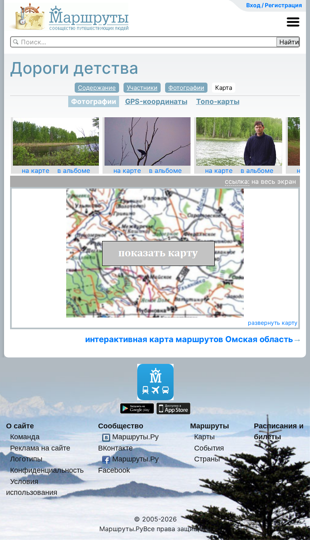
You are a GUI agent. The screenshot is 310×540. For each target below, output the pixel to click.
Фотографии (186, 87)
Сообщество (120, 426)
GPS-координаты (156, 101)
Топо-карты (217, 101)
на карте (35, 170)
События (209, 448)
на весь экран (273, 181)
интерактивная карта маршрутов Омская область (189, 339)
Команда (25, 436)
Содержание (97, 87)
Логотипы (26, 459)
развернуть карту (272, 322)
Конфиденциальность (47, 470)
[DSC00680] (148, 141)
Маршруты (209, 426)
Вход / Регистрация (274, 5)
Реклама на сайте (40, 448)
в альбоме (73, 170)
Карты (204, 436)
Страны (207, 459)
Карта (223, 87)
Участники (142, 87)
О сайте (20, 426)
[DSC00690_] (239, 141)
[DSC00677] (56, 141)
